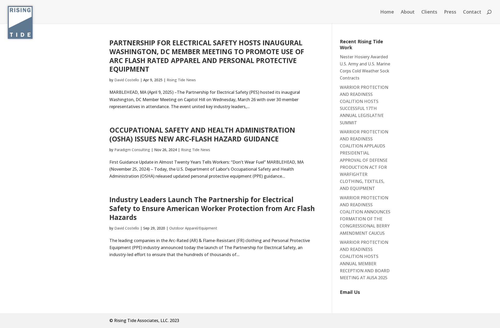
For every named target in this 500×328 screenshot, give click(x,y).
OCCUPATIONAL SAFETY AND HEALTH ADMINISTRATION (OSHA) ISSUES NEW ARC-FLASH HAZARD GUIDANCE (202, 134)
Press (450, 12)
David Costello (126, 79)
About (408, 12)
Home (387, 12)
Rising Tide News (181, 79)
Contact (472, 12)
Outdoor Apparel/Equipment (193, 228)
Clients (429, 12)
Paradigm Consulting (132, 149)
